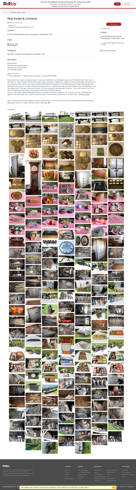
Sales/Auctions (98, 470)
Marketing (81, 476)
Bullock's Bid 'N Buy (16, 23)
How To (109, 474)
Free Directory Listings (84, 472)
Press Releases (98, 474)
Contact (67, 472)
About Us (67, 470)
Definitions (97, 480)
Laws (108, 476)
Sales (8, 12)
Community (127, 4)
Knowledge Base (69, 478)
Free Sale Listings (82, 470)
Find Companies (126, 472)
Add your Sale (113, 24)
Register (67, 474)
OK (114, 487)
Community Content (127, 474)
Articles (96, 472)
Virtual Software (82, 474)
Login (117, 4)
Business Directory (112, 470)
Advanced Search (111, 480)
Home (4, 12)
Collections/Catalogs (99, 476)
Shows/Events (110, 478)
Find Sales (125, 470)
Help (123, 476)
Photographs (110, 472)
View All (80, 478)
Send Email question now (109, 50)
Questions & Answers (100, 478)
